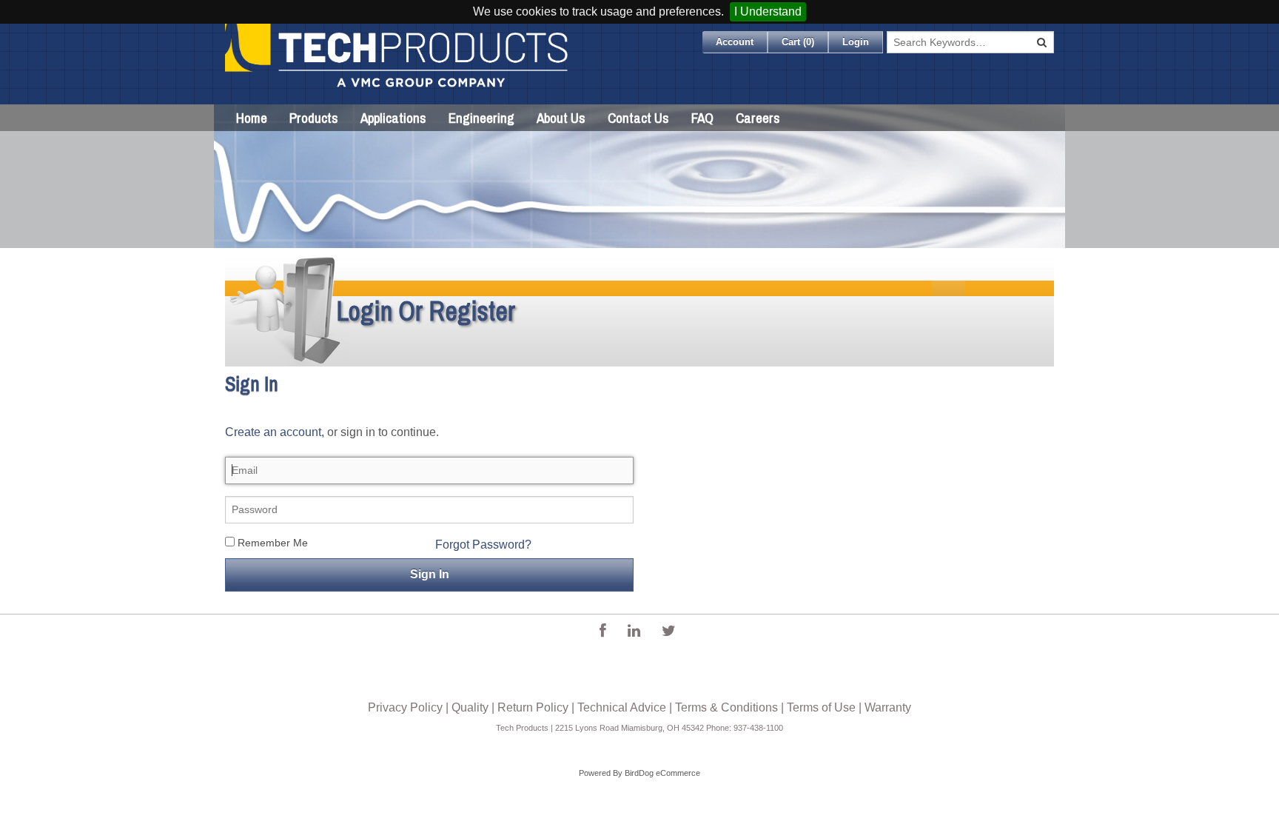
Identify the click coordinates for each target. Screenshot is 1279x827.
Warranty (888, 707)
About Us (561, 117)
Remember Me (271, 543)
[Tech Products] (397, 64)
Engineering (481, 117)
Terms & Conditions (726, 707)
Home (251, 117)
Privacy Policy (405, 707)
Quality (470, 707)
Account (734, 41)
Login (855, 41)
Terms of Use (821, 707)
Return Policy (532, 707)
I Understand (768, 11)
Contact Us (638, 117)
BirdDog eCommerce (662, 773)
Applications (393, 117)
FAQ (702, 117)
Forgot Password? (483, 544)
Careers (758, 117)
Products (313, 117)
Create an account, (274, 432)
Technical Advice (621, 707)
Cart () (798, 41)
